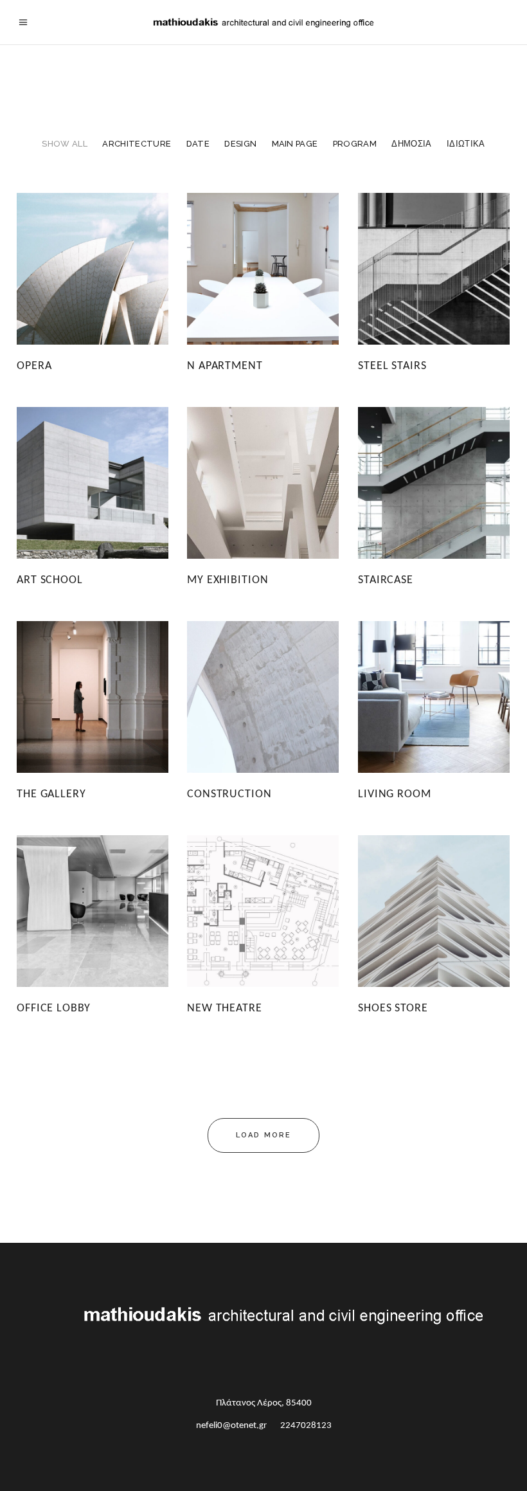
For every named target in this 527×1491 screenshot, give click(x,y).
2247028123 (306, 1426)
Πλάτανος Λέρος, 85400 (264, 1403)
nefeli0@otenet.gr (231, 1426)
